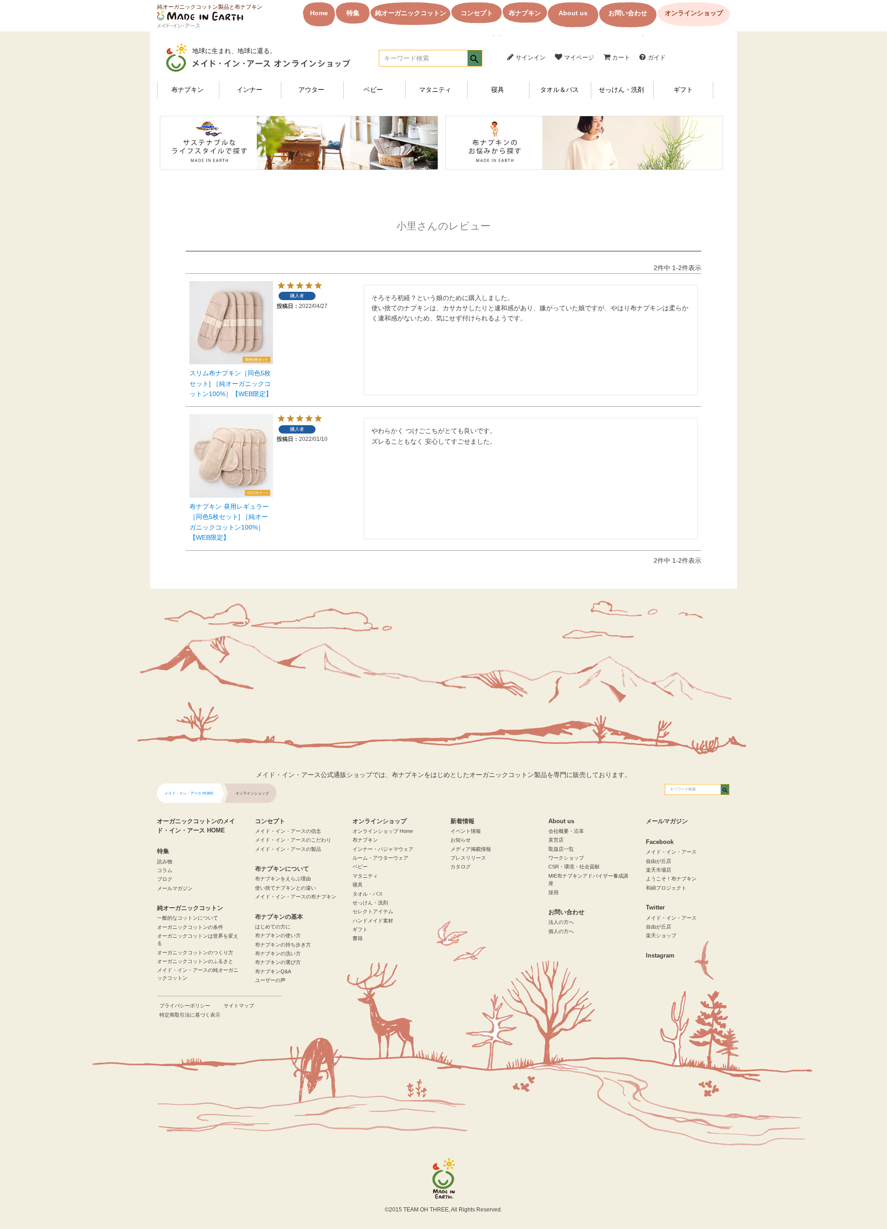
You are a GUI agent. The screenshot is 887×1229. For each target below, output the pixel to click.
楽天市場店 (658, 870)
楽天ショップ (661, 935)
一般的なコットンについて (187, 918)
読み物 (164, 861)
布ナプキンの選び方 (278, 962)
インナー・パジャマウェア (382, 849)
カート (620, 57)
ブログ (164, 879)
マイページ (578, 57)
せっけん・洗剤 (621, 89)
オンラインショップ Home (382, 831)
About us (573, 13)
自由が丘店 (658, 861)
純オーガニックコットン (410, 13)
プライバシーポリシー (184, 1005)
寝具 (497, 89)
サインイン (530, 57)
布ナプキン (525, 13)
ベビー (373, 89)
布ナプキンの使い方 (278, 935)
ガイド (656, 57)
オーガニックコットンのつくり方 (195, 952)
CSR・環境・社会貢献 (574, 866)
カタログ (460, 866)
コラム (164, 870)
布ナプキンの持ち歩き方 (283, 944)
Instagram (660, 955)
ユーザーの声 (270, 980)
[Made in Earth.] (443, 1178)
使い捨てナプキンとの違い (285, 888)
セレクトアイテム (372, 911)
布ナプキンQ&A (273, 971)
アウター (311, 89)
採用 (553, 892)
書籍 (357, 938)
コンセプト (477, 13)
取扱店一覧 (561, 849)
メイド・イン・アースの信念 (288, 831)
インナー (249, 89)
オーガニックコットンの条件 (190, 927)
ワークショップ (566, 858)
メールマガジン (175, 888)
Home (319, 13)
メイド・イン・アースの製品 (288, 849)
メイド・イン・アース (671, 852)
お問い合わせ (627, 13)
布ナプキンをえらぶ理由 (283, 878)
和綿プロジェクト (666, 888)
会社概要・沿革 (566, 831)
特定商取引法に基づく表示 (189, 1015)
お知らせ (460, 840)
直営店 (556, 840)
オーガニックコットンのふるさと (195, 961)
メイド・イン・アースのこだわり (293, 840)
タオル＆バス (559, 89)
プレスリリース (468, 858)
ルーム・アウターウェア (380, 858)
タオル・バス (367, 894)
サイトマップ (239, 1005)
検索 (475, 59)
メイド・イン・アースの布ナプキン (295, 896)
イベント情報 (465, 831)
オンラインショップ (694, 13)
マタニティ (435, 89)
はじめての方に (273, 926)
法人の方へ (561, 922)
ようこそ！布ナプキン (671, 878)
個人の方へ (561, 931)
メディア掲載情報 (470, 849)
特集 (352, 13)
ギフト (683, 89)
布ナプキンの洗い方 (278, 953)
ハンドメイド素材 (372, 920)
